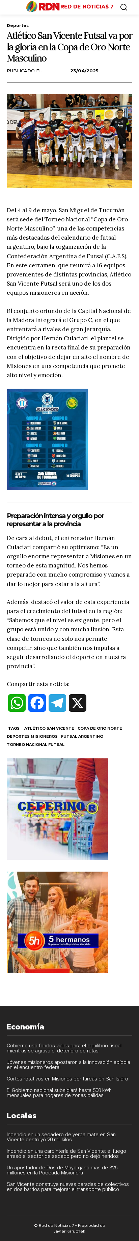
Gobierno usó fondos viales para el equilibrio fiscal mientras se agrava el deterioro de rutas (64, 1048)
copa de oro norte (100, 728)
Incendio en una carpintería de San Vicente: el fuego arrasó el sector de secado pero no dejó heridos (66, 1153)
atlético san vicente (49, 728)
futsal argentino (82, 736)
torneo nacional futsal (35, 744)
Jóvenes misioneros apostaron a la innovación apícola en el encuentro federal (68, 1064)
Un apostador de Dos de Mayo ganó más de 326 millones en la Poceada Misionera (62, 1170)
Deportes (18, 25)
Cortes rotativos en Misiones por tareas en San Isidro (67, 1079)
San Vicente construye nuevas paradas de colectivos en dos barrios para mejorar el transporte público (68, 1186)
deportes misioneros (32, 736)
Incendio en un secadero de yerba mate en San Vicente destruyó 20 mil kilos (61, 1137)
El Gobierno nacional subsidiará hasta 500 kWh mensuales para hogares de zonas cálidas (59, 1092)
